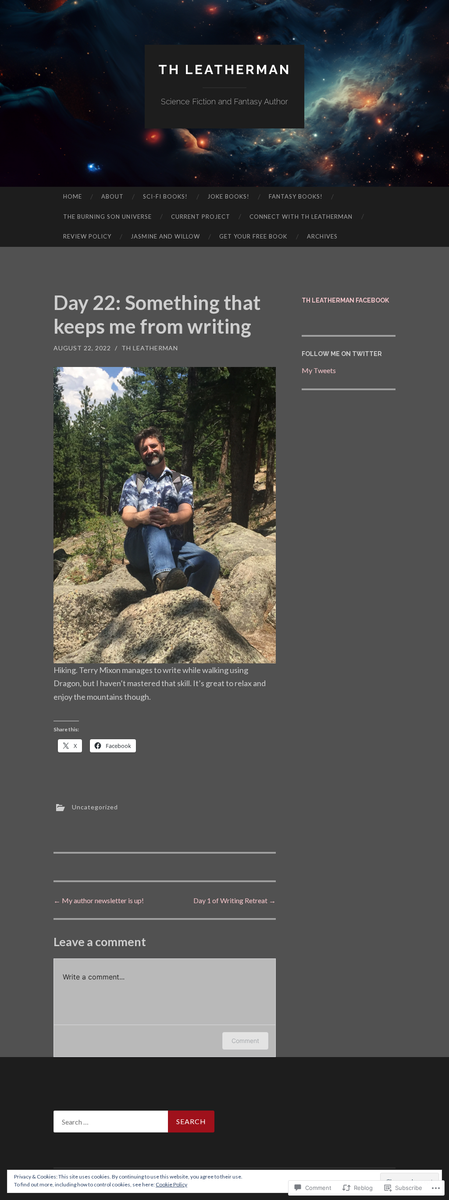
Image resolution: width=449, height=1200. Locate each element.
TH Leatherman (224, 69)
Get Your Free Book (253, 236)
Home (72, 196)
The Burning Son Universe (107, 216)
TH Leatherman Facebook (345, 300)
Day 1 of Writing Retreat (234, 900)
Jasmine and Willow (165, 236)
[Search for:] (133, 1121)
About (112, 196)
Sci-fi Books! (165, 196)
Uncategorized (95, 807)
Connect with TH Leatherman (301, 216)
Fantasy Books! (296, 196)
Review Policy (87, 236)
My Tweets (319, 370)
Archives (322, 236)
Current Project (200, 216)
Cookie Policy (171, 1184)
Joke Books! (228, 196)
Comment (245, 1040)
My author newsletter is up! (98, 900)
